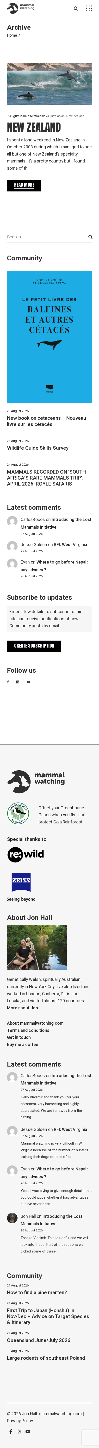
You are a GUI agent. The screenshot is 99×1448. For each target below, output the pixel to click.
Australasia (37, 116)
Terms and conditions (28, 1031)
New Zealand (75, 116)
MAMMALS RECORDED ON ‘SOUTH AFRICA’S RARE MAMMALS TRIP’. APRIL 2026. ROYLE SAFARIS (46, 478)
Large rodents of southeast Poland (46, 1358)
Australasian (56, 116)
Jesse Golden (34, 545)
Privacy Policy (20, 1421)
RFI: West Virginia (70, 545)
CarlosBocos (33, 520)
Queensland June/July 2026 (38, 1340)
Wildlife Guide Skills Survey (37, 448)
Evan (25, 562)
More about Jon (22, 1008)
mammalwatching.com (60, 1414)
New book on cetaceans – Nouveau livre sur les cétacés (46, 421)
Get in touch (19, 1037)
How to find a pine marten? (37, 1292)
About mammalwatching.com (35, 1023)
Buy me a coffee (22, 1045)
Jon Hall (28, 1216)
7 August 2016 (17, 116)
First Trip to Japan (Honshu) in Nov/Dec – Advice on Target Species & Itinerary (48, 1316)
